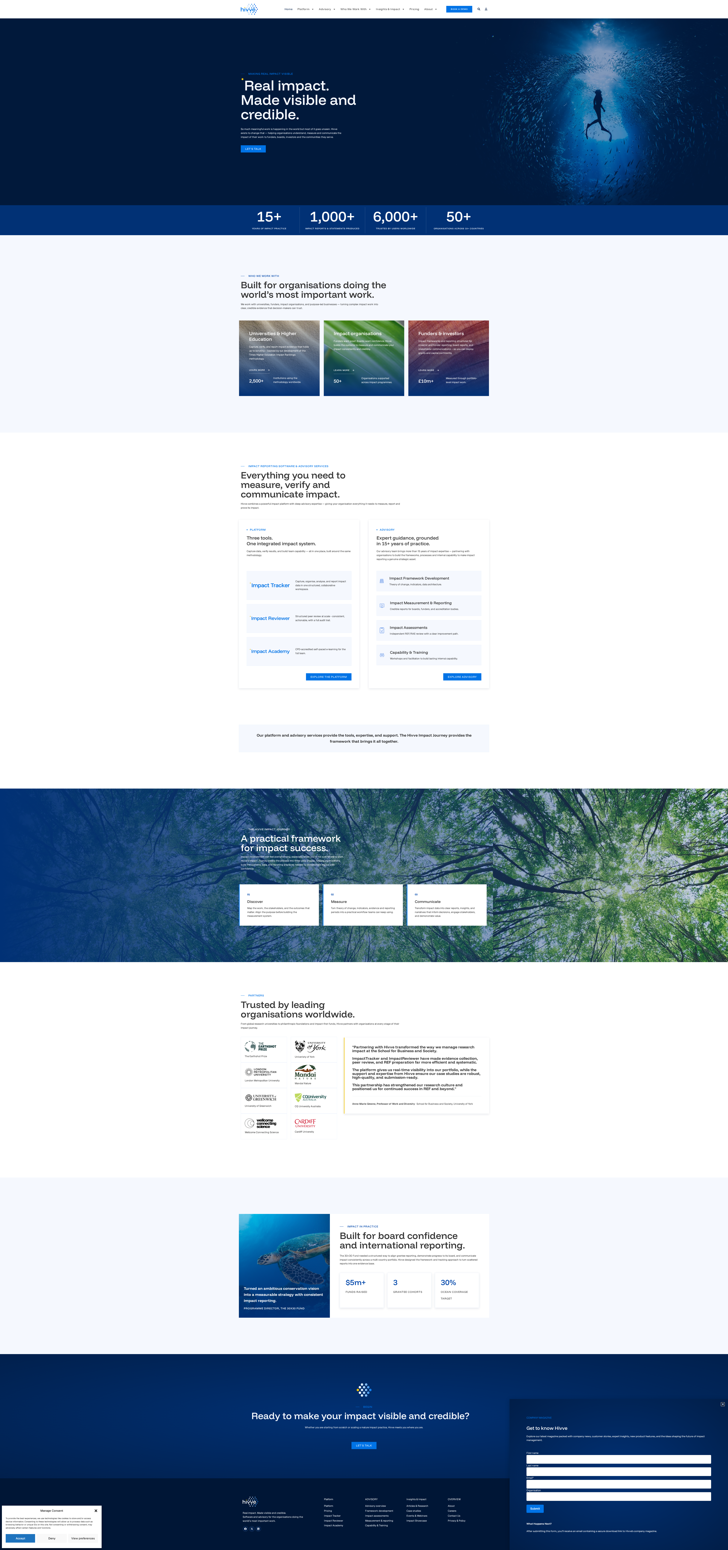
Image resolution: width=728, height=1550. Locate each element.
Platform (303, 9)
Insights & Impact (388, 9)
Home (289, 9)
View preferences (83, 1538)
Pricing (415, 9)
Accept (20, 1538)
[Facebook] (245, 1529)
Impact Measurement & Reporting (421, 602)
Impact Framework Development (419, 578)
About (428, 9)
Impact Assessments (408, 627)
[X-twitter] (252, 1529)
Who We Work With (353, 9)
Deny (51, 1538)
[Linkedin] (258, 1529)
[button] (96, 1511)
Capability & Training (409, 652)
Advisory (325, 9)
